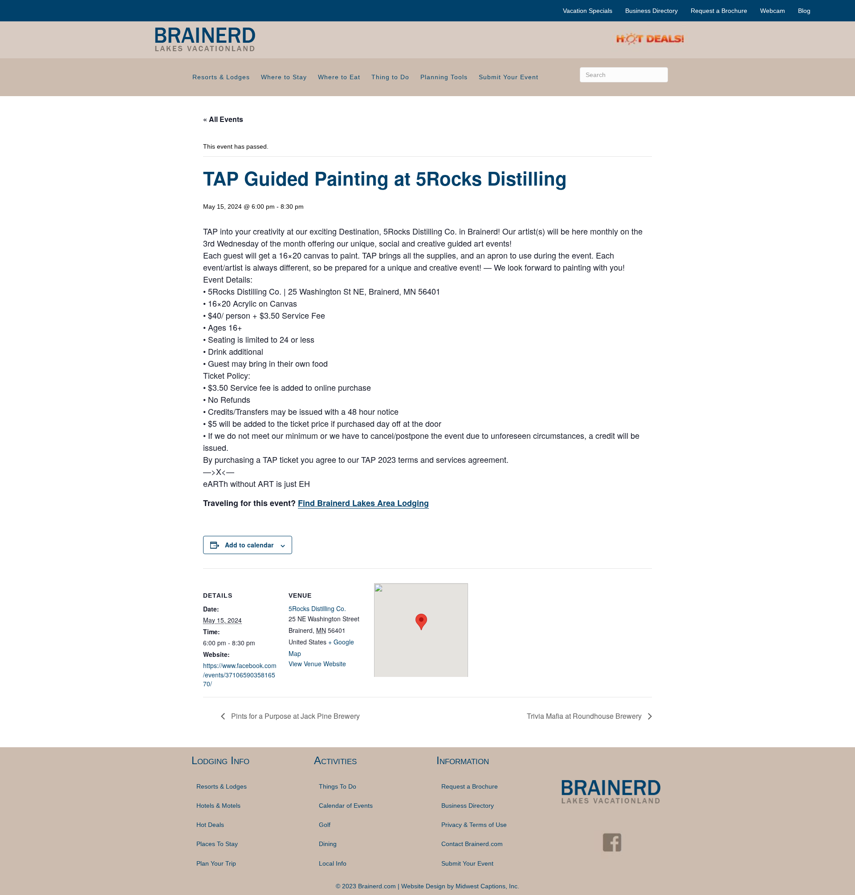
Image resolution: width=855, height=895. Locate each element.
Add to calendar (249, 544)
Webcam (772, 10)
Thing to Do (390, 77)
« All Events (223, 119)
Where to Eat (339, 77)
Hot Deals (210, 824)
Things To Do (337, 786)
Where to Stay (284, 77)
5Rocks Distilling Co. (317, 608)
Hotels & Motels (218, 805)
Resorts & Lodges (221, 77)
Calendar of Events (346, 805)
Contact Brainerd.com (472, 843)
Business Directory (651, 10)
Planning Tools (444, 77)
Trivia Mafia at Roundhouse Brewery (585, 716)
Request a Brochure (719, 10)
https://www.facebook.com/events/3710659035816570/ (240, 674)
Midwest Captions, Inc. (487, 886)
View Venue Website (317, 663)
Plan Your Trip (216, 863)
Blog (804, 10)
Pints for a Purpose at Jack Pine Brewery (294, 716)
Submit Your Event (508, 77)
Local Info (332, 863)
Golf (324, 824)
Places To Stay (217, 843)
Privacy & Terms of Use (474, 824)
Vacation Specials (587, 10)
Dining (328, 843)
